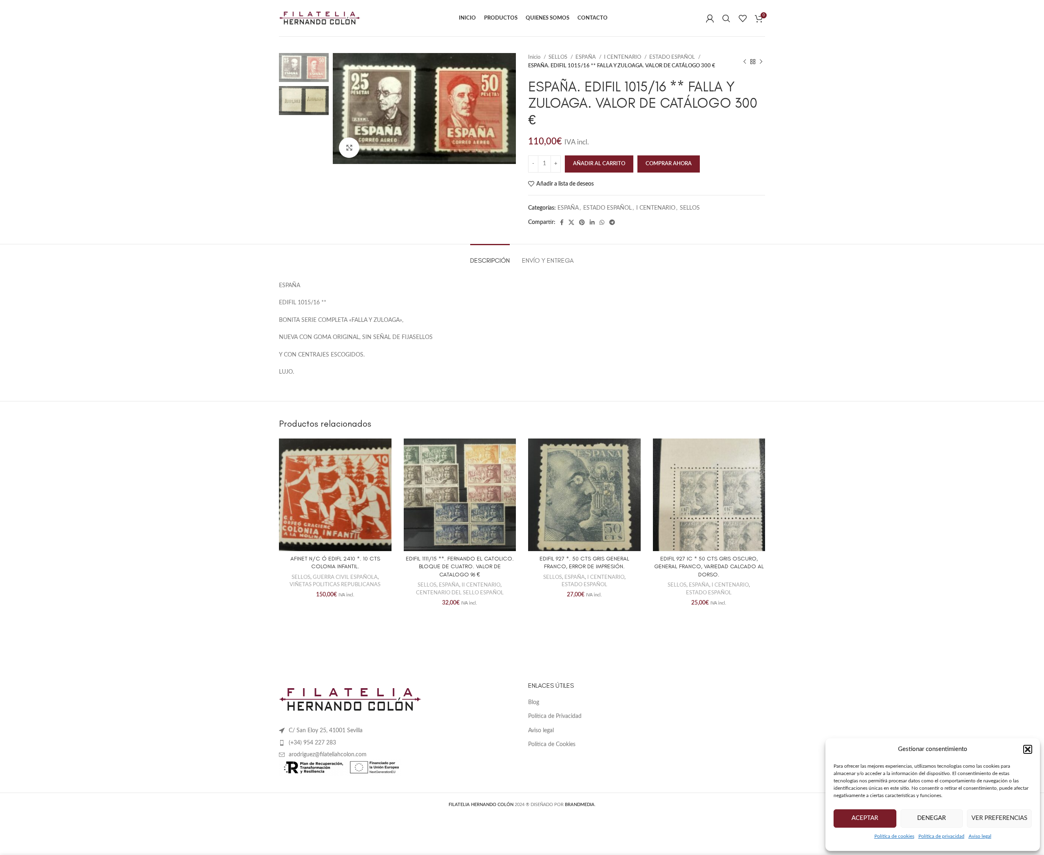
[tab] (490, 256)
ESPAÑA (586, 57)
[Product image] (335, 495)
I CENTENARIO (623, 57)
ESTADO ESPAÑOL (672, 57)
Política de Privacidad (555, 716)
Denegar (931, 818)
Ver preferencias (999, 818)
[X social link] (571, 222)
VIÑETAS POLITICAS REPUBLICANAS (335, 584)
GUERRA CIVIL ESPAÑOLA (345, 577)
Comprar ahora (669, 163)
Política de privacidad (941, 836)
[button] (1028, 749)
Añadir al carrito (599, 163)
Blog (533, 702)
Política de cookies (894, 836)
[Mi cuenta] (710, 18)
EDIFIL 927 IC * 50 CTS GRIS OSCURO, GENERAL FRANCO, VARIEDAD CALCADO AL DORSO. (709, 566)
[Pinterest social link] (582, 222)
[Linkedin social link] (592, 222)
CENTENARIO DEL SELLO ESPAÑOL (460, 593)
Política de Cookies (551, 744)
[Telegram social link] (612, 222)
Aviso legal (980, 836)
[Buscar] (726, 18)
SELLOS (558, 57)
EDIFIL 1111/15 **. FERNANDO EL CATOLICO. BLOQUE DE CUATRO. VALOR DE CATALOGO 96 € (460, 566)
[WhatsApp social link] (602, 222)
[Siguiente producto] (761, 62)
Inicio (535, 57)
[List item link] (397, 742)
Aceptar (865, 818)
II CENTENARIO (481, 585)
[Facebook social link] (561, 222)
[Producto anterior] (745, 62)
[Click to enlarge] (349, 147)
